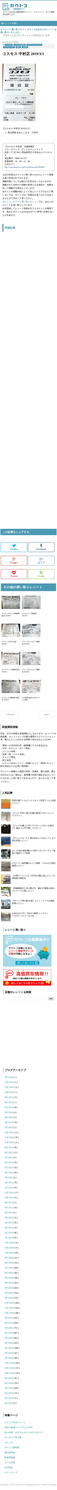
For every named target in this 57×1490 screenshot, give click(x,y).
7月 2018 (9, 1388)
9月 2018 (9, 1378)
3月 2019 (9, 1348)
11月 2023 (9, 1087)
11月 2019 (9, 1308)
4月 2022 (9, 1172)
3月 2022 (9, 1177)
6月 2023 (9, 1107)
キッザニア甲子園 (13, 1437)
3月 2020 (9, 1288)
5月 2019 (9, 1338)
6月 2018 (9, 1393)
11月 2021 (9, 1197)
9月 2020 (9, 1258)
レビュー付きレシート (15, 1422)
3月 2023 (9, 1117)
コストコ (9, 1442)
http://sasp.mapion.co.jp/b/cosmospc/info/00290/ (25, 167)
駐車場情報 (10, 1457)
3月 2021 (9, 1228)
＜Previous (10, 715)
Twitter (14, 549)
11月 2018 (9, 1368)
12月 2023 (9, 1082)
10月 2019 (9, 1313)
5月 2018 (9, 1398)
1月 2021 (9, 1238)
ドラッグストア (9, 47)
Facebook (41, 549)
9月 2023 (9, 1097)
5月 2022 (9, 1167)
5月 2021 (9, 1217)
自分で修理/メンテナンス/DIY (19, 1427)
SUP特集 (9, 1467)
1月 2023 (9, 1127)
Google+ (14, 562)
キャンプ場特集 (12, 1447)
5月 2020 (9, 1278)
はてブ (41, 560)
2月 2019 (9, 1353)
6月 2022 (9, 1162)
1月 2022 (9, 1187)
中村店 (25, 47)
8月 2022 (9, 1152)
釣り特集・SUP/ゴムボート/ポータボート (24, 1432)
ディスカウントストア (34, 45)
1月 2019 (9, 1358)
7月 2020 (9, 1268)
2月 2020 (9, 1293)
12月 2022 (9, 1132)
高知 (18, 47)
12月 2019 (9, 1303)
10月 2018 (9, 1373)
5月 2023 (9, 1112)
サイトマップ (11, 1472)
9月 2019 (9, 1318)
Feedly (41, 576)
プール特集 (10, 1462)
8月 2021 (9, 1202)
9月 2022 (9, 1147)
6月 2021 (9, 1212)
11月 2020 (9, 1248)
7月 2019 (9, 1328)
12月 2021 (9, 1192)
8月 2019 (9, 1323)
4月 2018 (9, 1403)
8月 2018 (9, 1383)
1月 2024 (9, 1077)
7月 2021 (9, 1207)
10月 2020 (9, 1253)
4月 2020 (9, 1283)
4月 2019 (9, 1343)
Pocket (14, 576)
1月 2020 (9, 1298)
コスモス (8, 45)
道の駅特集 (10, 1452)
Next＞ (47, 715)
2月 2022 (9, 1182)
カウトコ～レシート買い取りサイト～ (20, 202)
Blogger (53, 1485)
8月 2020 (9, 1263)
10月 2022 (9, 1142)
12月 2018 (9, 1363)
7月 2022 (9, 1157)
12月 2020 (9, 1243)
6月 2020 (9, 1273)
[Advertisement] (28, 351)
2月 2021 (9, 1233)
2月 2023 (9, 1122)
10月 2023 (9, 1092)
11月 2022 (9, 1137)
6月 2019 (9, 1333)
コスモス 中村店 (19, 45)
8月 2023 (9, 1102)
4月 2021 (9, 1223)
